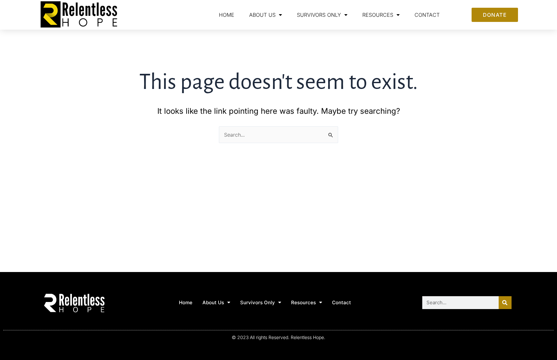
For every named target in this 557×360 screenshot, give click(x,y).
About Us (262, 15)
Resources (377, 15)
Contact (427, 15)
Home (226, 15)
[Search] (505, 302)
